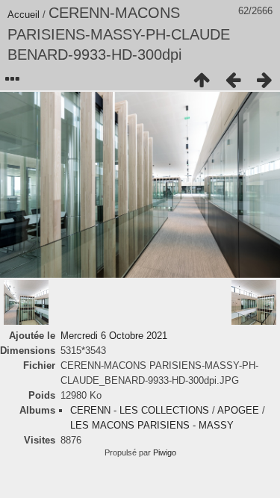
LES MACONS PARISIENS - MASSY (152, 425)
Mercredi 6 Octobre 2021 (113, 335)
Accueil (23, 14)
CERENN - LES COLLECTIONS (139, 410)
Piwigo (164, 452)
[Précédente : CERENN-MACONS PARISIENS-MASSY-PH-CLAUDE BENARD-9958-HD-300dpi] (233, 79)
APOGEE (238, 410)
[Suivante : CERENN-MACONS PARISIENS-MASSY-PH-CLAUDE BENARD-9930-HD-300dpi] (264, 79)
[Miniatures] (201, 79)
